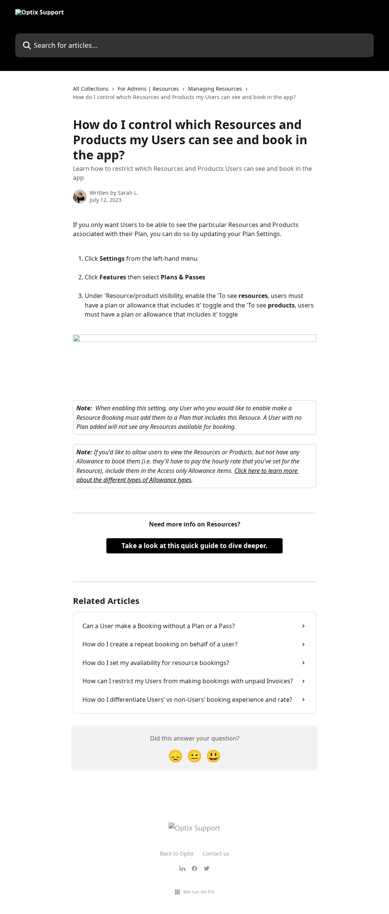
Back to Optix (176, 853)
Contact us (215, 853)
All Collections (91, 88)
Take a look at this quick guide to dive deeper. (194, 545)
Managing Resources (215, 88)
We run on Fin (199, 891)
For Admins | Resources (148, 88)
